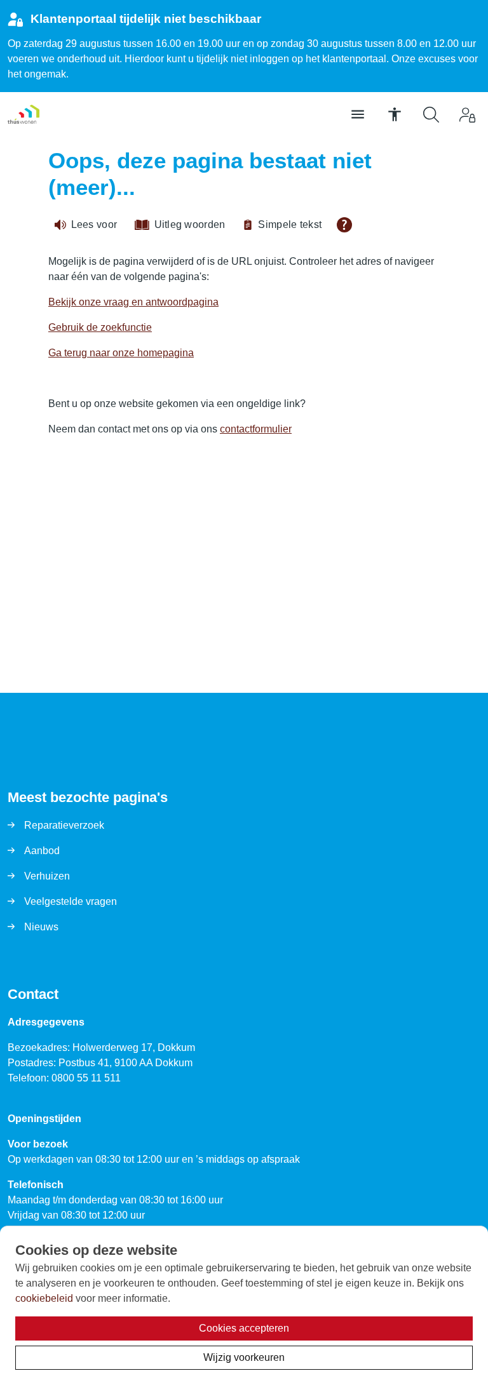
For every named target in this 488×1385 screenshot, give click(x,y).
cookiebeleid (44, 1298)
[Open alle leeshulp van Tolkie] (344, 224)
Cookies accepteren (244, 1328)
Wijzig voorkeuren (244, 1357)
